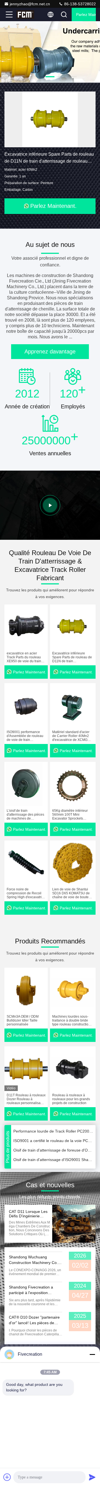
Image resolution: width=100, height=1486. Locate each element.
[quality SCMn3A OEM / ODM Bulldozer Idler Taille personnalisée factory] (26, 990)
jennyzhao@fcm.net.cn (30, 4)
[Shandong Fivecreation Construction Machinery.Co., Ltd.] (27, 14)
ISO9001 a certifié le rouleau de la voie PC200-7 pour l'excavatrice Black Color (53, 1135)
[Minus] (92, 1354)
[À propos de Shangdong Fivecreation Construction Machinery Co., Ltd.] (50, 505)
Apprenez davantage (50, 351)
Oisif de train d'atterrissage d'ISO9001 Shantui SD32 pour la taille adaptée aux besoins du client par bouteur (53, 1154)
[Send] (92, 1477)
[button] (27, 76)
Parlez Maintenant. (86, 14)
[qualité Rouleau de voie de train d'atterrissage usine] (50, 52)
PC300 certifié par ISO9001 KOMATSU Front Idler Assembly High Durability (53, 1164)
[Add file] (7, 1477)
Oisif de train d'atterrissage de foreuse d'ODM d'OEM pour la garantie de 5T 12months (53, 1145)
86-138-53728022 (79, 4)
